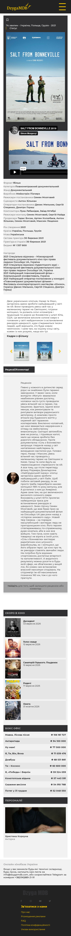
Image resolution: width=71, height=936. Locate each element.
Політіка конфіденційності (35, 925)
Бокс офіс (13, 728)
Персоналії (13, 800)
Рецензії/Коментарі (17, 369)
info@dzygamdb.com (15, 874)
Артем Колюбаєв (44, 218)
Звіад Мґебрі (48, 211)
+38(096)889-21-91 (25, 877)
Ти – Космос (12, 765)
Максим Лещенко (47, 221)
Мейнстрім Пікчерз (28, 193)
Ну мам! (10, 747)
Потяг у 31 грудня (16, 790)
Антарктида (12, 741)
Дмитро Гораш (25, 207)
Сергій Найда (57, 214)
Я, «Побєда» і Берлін (17, 772)
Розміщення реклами (33, 916)
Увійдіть (13, 585)
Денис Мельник (44, 204)
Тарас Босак (25, 218)
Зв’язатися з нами (34, 906)
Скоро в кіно (15, 613)
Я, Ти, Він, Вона (14, 753)
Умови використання (33, 929)
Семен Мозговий (44, 197)
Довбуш (10, 759)
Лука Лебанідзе (29, 211)
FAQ (23, 920)
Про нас (25, 912)
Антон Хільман (27, 201)
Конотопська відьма (17, 778)
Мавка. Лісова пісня (17, 734)
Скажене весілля (15, 784)
